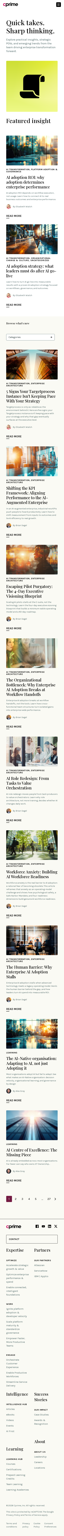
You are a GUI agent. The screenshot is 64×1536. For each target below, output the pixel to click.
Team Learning (14, 1484)
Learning (14, 1449)
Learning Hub (14, 1459)
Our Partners (42, 1260)
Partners (42, 1250)
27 (49, 1199)
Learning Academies (17, 1489)
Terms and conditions (11, 1525)
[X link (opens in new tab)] (56, 1226)
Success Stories (41, 1396)
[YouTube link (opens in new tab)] (43, 1226)
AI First (10, 1431)
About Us (40, 1452)
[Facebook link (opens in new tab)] (37, 1226)
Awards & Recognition (41, 1422)
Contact (14, 1239)
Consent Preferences (50, 1525)
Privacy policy (26, 1525)
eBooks (10, 1414)
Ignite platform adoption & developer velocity (16, 1312)
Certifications (13, 1469)
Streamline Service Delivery (16, 1383)
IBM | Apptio (41, 1276)
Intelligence (17, 1394)
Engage (10, 1355)
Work (9, 1304)
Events (10, 1425)
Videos (10, 1420)
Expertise (15, 1250)
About (39, 1441)
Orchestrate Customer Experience (12, 1363)
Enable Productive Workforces (16, 1374)
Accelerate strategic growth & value (17, 1267)
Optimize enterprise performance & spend (17, 1278)
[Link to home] (10, 4)
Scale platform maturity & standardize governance (14, 1327)
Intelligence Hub (16, 1404)
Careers (38, 1462)
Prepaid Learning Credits (15, 1477)
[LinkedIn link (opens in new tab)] (49, 1226)
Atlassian (39, 1265)
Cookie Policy (37, 1525)
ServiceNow (40, 1270)
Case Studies (41, 1414)
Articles (10, 1409)
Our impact (41, 1410)
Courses (10, 1463)
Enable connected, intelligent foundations (16, 1291)
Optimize (11, 1260)
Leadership (40, 1456)
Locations (39, 1467)
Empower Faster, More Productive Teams (15, 1342)
